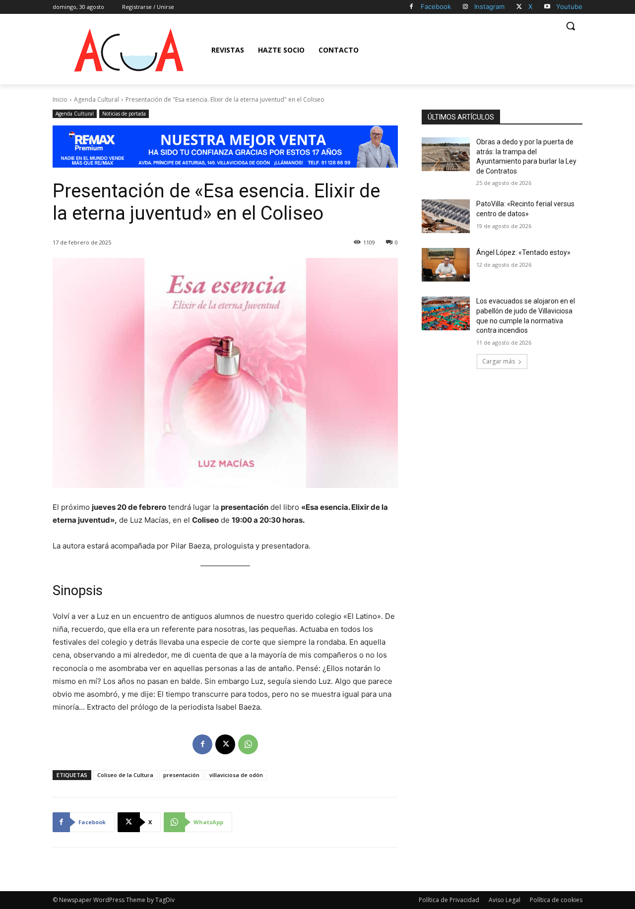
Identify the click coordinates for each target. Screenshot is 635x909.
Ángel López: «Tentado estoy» (523, 252)
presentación (181, 775)
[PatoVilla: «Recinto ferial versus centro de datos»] (446, 216)
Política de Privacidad (449, 900)
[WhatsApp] (248, 744)
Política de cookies (556, 900)
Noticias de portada (124, 113)
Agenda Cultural (96, 99)
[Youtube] (547, 7)
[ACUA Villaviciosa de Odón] (128, 50)
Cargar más (498, 361)
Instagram (489, 6)
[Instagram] (465, 7)
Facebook (436, 6)
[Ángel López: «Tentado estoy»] (446, 265)
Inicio (60, 99)
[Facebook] (411, 7)
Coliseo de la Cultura (125, 775)
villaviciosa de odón (236, 775)
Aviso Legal (504, 900)
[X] (519, 7)
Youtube (569, 6)
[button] (570, 26)
